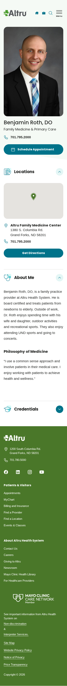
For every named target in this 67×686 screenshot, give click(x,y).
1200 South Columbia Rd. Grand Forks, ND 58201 (25, 451)
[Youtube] (41, 472)
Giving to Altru (12, 561)
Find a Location (13, 518)
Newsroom (10, 567)
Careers (9, 554)
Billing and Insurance (16, 505)
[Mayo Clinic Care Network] (33, 598)
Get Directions (33, 253)
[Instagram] (30, 472)
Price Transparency (16, 664)
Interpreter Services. (16, 634)
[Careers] (43, 13)
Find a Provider (13, 512)
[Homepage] (14, 440)
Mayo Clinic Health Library (20, 574)
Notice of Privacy (14, 657)
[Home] (37, 13)
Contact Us (10, 548)
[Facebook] (6, 472)
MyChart (9, 499)
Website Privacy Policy (18, 650)
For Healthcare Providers (19, 580)
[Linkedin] (18, 472)
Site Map (9, 642)
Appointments (12, 493)
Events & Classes (15, 525)
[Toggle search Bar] (51, 13)
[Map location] (33, 201)
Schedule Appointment (35, 149)
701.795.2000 (20, 137)
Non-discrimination (15, 623)
